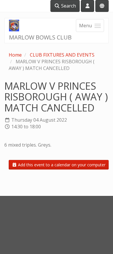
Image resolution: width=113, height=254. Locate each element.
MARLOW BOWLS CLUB (40, 37)
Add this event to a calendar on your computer (61, 164)
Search (68, 6)
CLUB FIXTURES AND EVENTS (62, 55)
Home (15, 55)
